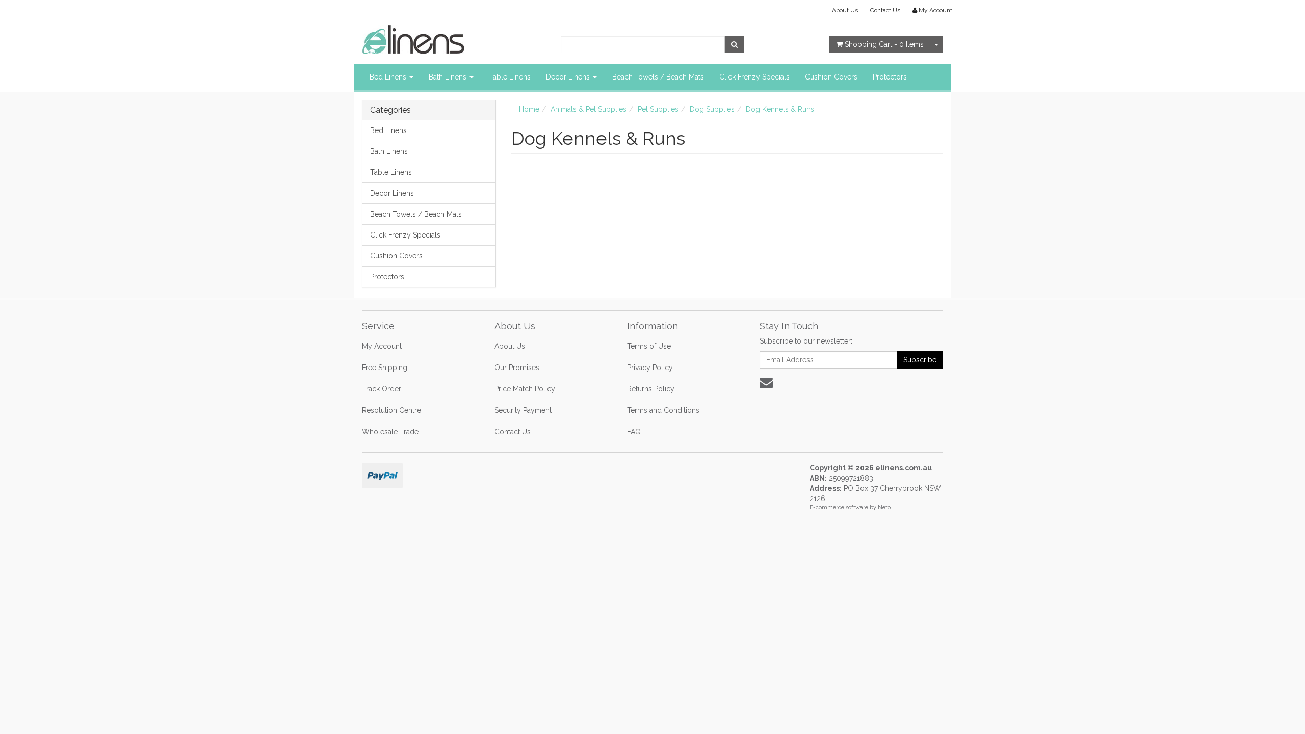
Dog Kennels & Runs (780, 109)
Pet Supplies (658, 109)
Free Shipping (384, 367)
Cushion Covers (831, 77)
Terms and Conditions (663, 410)
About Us (845, 10)
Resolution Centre (391, 410)
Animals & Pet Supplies (589, 109)
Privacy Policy (650, 367)
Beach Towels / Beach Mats (658, 77)
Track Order (381, 389)
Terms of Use (649, 346)
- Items (884, 44)
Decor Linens (569, 77)
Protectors (890, 77)
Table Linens (510, 77)
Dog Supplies (712, 109)
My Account (382, 346)
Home (529, 109)
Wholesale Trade (390, 432)
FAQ (634, 432)
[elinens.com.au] (413, 39)
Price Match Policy (524, 389)
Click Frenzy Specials (754, 77)
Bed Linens (389, 77)
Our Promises (516, 367)
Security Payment (523, 410)
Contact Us (885, 10)
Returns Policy (650, 389)
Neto (884, 507)
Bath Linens (448, 77)
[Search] (734, 44)
